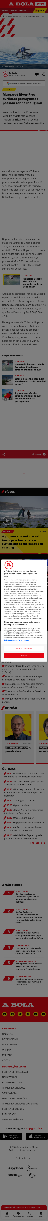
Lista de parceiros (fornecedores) (16, 640)
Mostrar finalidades (24, 648)
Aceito (24, 655)
